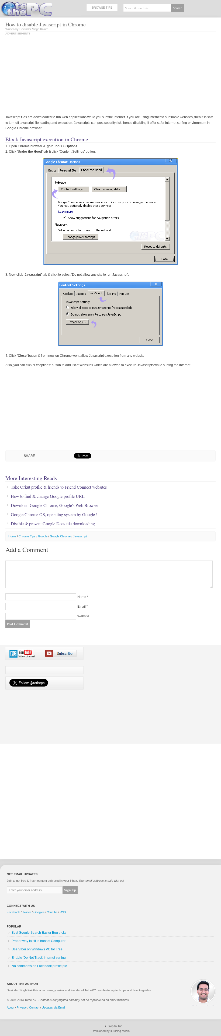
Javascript (80, 536)
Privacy (22, 1007)
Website (83, 616)
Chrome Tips (27, 536)
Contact (34, 1007)
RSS (63, 912)
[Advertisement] (50, 75)
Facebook (13, 912)
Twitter (26, 912)
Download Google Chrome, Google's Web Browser (55, 505)
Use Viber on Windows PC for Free (37, 949)
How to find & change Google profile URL (48, 496)
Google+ (38, 912)
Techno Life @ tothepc (40, 8)
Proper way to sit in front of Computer (38, 941)
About (10, 1007)
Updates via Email (53, 1007)
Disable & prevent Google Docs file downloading (53, 523)
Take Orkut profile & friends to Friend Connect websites (59, 487)
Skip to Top (115, 1026)
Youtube (52, 912)
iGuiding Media (120, 1030)
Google (42, 536)
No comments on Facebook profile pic (39, 966)
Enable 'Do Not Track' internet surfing (39, 958)
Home (12, 536)
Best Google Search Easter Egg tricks (39, 932)
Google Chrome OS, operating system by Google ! (54, 514)
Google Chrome (60, 536)
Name (81, 597)
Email (81, 606)
